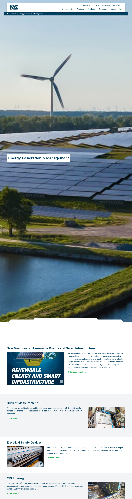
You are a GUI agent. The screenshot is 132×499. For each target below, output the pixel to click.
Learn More (14, 418)
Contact (96, 5)
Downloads (106, 5)
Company (103, 9)
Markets (91, 9)
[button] (120, 9)
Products (80, 9)
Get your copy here (77, 372)
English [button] (85, 5)
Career (113, 9)
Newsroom (116, 5)
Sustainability (67, 9)
